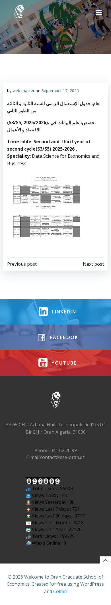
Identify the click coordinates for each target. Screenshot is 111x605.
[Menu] (99, 13)
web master (23, 90)
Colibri (60, 591)
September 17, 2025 (60, 90)
